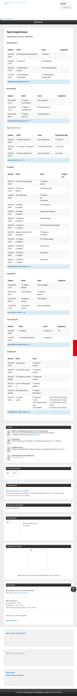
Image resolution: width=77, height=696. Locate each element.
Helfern (53, 441)
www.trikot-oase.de (23, 593)
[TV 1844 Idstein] (38, 19)
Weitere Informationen (18, 457)
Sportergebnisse (17, 32)
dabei (63, 449)
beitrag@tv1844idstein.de (16, 495)
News (29, 81)
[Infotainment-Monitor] (38, 561)
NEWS (23, 160)
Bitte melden (36, 434)
